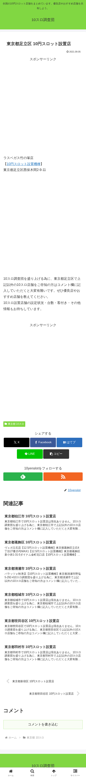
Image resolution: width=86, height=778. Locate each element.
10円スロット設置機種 (23, 164)
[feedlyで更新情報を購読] (23, 476)
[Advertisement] (43, 105)
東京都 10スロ (16, 423)
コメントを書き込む (43, 724)
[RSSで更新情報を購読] (63, 476)
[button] (56, 454)
